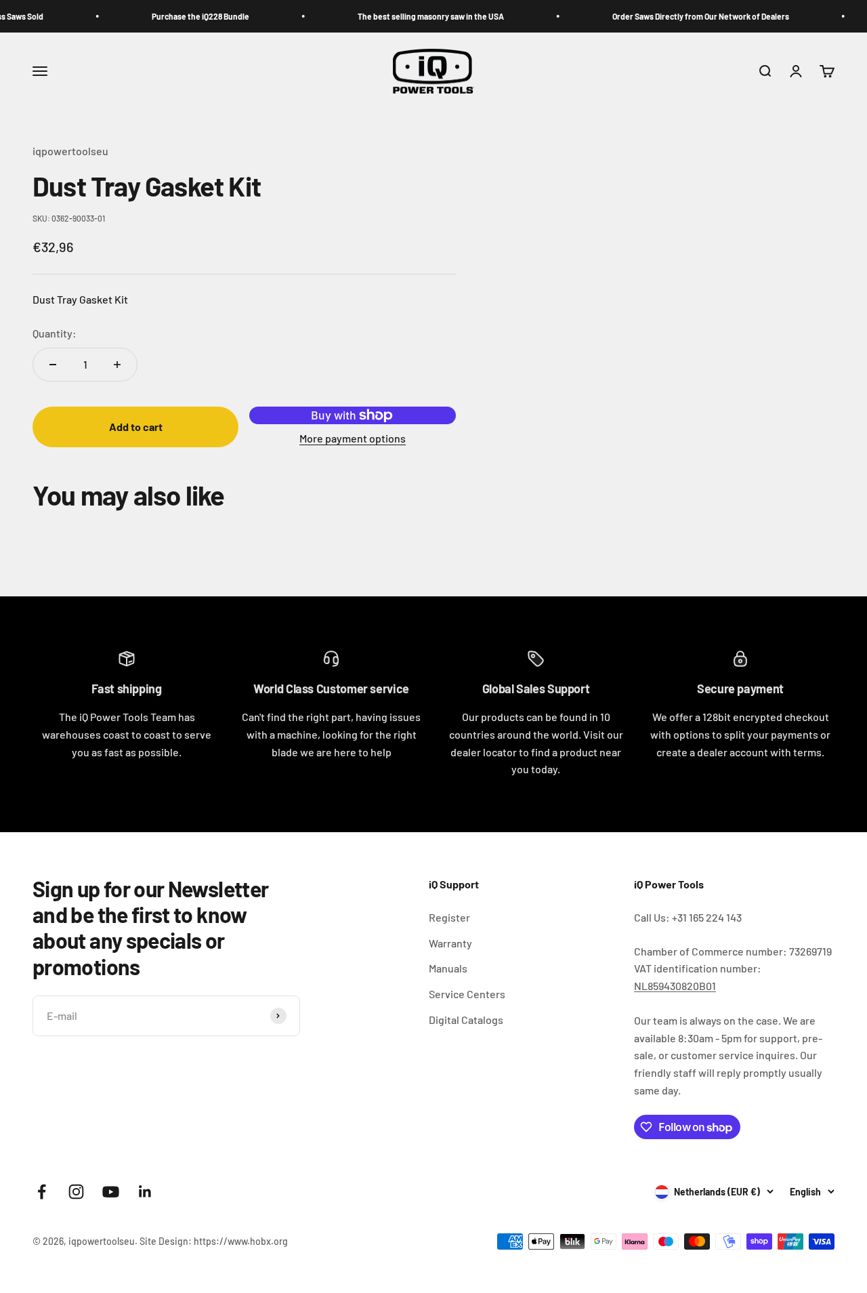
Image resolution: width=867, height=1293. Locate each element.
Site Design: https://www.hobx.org (214, 1241)
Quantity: (55, 333)
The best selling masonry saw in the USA (414, 16)
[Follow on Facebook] (42, 1192)
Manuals (448, 968)
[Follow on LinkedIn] (145, 1192)
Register (449, 917)
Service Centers (467, 993)
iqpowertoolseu (70, 150)
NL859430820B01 (675, 985)
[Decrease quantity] (52, 364)
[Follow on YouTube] (111, 1192)
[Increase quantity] (117, 364)
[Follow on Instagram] (76, 1192)
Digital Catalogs (466, 1019)
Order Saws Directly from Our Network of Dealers (683, 16)
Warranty (450, 943)
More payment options (352, 438)
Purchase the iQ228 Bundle (183, 16)
